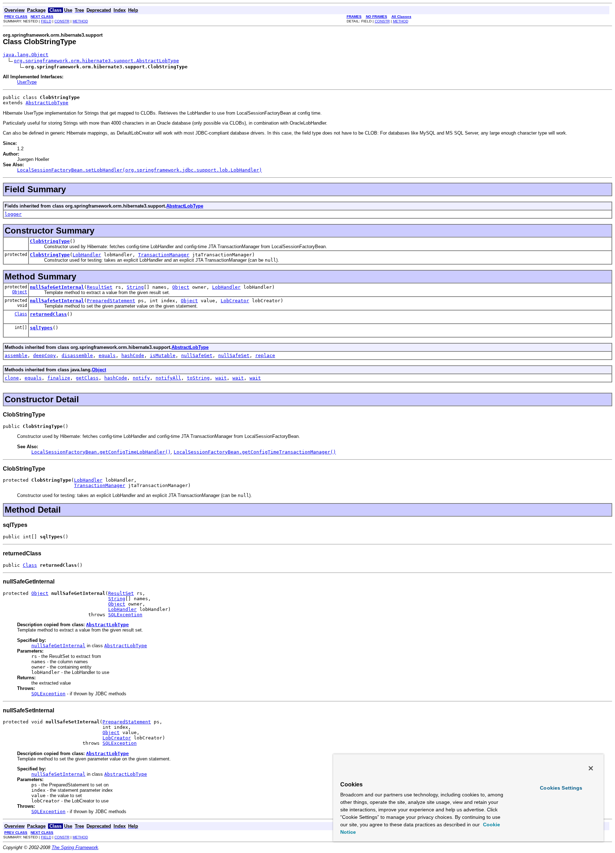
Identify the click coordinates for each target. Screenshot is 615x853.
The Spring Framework (75, 847)
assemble (16, 355)
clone (12, 378)
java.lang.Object (25, 54)
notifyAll (168, 378)
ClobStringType (50, 241)
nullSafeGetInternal (57, 287)
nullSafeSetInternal (57, 300)
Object (19, 291)
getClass (87, 378)
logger (13, 214)
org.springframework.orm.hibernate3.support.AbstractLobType (96, 60)
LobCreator (235, 300)
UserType (27, 82)
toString (198, 378)
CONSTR (61, 21)
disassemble (77, 355)
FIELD (46, 21)
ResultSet (99, 287)
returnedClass (48, 314)
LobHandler (87, 254)
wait (221, 378)
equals (107, 355)
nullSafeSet (233, 355)
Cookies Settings (561, 788)
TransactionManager (163, 254)
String (135, 287)
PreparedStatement (111, 300)
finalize (58, 378)
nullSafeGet (196, 355)
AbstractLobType (47, 102)
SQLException (125, 614)
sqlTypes (41, 327)
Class (21, 314)
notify (141, 378)
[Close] (591, 768)
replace (265, 355)
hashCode (132, 355)
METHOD (80, 21)
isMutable (162, 355)
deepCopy (44, 355)
